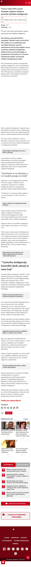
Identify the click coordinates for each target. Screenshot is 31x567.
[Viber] (15, 553)
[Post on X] (11, 408)
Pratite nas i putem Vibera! (11, 400)
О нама (6, 537)
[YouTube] (4, 549)
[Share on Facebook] (5, 408)
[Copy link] (2, 408)
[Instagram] (13, 549)
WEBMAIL (16, 543)
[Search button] (26, 3)
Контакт (24, 537)
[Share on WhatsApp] (14, 408)
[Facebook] (8, 549)
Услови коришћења (21, 540)
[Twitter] (18, 549)
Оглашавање (7, 540)
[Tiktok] (27, 549)
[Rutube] (22, 549)
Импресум (15, 537)
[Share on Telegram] (8, 408)
